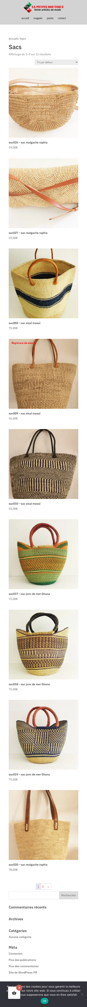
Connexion (15, 953)
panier (50, 18)
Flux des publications (22, 960)
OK (45, 1001)
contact (62, 18)
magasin (37, 18)
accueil (25, 18)
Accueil (13, 38)
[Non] (82, 994)
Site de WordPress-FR (23, 972)
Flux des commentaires (24, 966)
